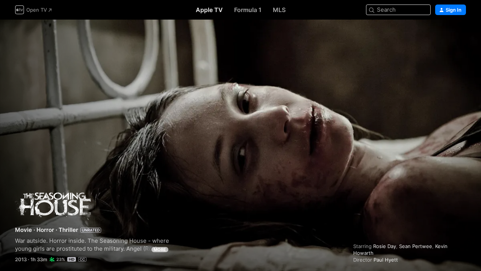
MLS (279, 10)
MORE (160, 249)
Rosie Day (384, 246)
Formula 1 (248, 10)
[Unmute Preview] (460, 34)
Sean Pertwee (415, 246)
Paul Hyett (386, 260)
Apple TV (209, 10)
